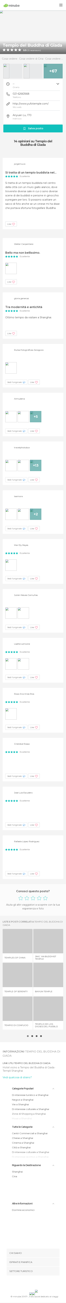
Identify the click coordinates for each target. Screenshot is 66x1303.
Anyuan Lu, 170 (22, 115)
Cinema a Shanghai (23, 1142)
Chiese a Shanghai (22, 1138)
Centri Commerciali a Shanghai (30, 1133)
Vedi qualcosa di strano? (17, 1077)
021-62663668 (21, 93)
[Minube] (12, 5)
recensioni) (35, 50)
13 (29, 50)
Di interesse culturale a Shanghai (30, 1109)
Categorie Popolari (22, 1088)
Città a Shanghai (21, 1147)
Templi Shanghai (13, 1070)
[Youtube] (41, 1283)
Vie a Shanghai (20, 1104)
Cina (14, 1176)
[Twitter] (32, 1283)
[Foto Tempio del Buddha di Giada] (33, 32)
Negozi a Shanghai (22, 1099)
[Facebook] (27, 1283)
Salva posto (35, 128)
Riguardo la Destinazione (26, 1165)
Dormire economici (23, 1210)
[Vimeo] (36, 1283)
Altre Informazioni (22, 1203)
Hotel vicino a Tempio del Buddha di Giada (29, 1067)
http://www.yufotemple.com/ (31, 103)
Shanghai (17, 1171)
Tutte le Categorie (22, 1126)
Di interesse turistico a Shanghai (30, 1095)
